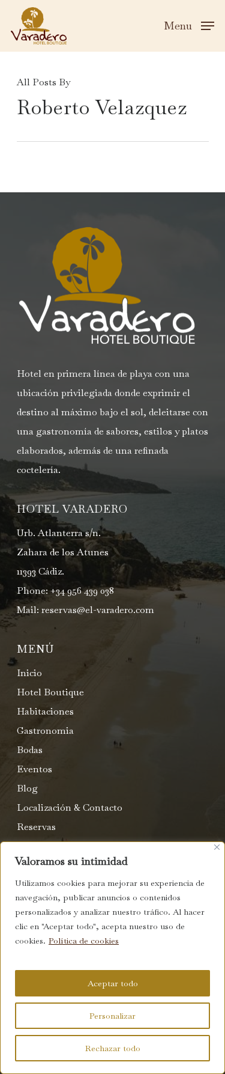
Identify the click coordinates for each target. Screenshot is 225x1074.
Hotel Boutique (50, 692)
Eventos (34, 769)
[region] (112, 957)
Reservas (36, 826)
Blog (27, 788)
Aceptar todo (113, 983)
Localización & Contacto (69, 807)
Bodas (30, 749)
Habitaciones (45, 711)
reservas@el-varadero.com (97, 609)
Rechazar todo (112, 1048)
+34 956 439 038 (82, 590)
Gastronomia (45, 730)
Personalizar (112, 1015)
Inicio (29, 673)
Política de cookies (84, 940)
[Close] (217, 847)
